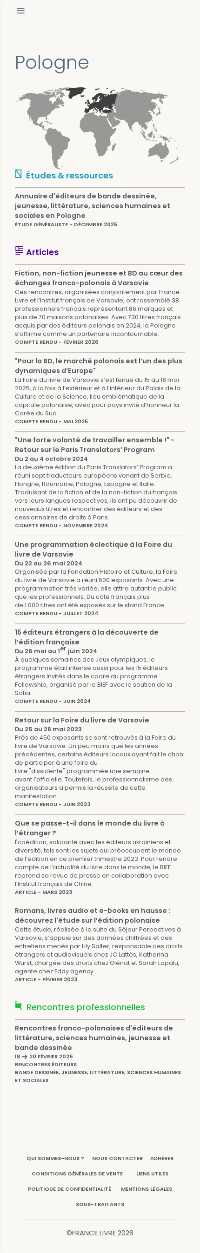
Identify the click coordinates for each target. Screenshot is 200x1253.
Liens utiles (152, 1173)
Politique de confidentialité (69, 1189)
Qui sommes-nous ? (55, 1158)
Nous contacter (117, 1158)
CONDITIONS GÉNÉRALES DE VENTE (77, 1173)
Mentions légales (146, 1189)
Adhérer (161, 1158)
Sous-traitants (100, 1204)
